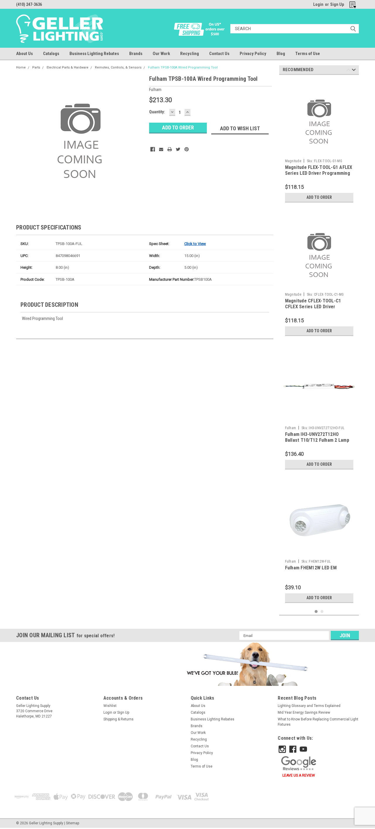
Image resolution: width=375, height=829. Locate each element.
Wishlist (110, 706)
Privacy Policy (253, 53)
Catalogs (51, 53)
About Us (24, 53)
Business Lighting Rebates (94, 53)
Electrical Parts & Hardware (67, 67)
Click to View (195, 243)
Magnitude (293, 161)
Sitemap (72, 823)
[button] (246, 664)
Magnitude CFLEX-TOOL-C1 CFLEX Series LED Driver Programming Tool (313, 306)
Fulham (290, 428)
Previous (348, 70)
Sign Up (337, 4)
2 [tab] (322, 611)
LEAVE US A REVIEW (298, 775)
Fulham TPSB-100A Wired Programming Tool (183, 67)
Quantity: (157, 111)
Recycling (189, 53)
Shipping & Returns (118, 719)
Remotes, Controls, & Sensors (118, 67)
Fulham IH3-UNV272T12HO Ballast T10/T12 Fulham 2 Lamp (317, 437)
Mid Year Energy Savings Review (304, 712)
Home (21, 67)
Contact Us (219, 53)
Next (354, 70)
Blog (281, 53)
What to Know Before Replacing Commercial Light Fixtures (318, 722)
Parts (36, 67)
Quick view (319, 419)
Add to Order (319, 197)
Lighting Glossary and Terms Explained (309, 706)
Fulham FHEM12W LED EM (311, 568)
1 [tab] (316, 611)
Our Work (161, 53)
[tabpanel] (319, 142)
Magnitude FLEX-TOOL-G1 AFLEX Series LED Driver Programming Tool (318, 173)
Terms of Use (307, 53)
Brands (135, 53)
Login (318, 4)
